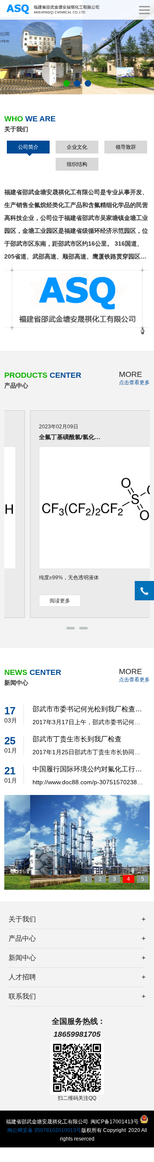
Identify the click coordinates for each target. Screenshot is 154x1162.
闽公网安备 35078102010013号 (44, 1130)
